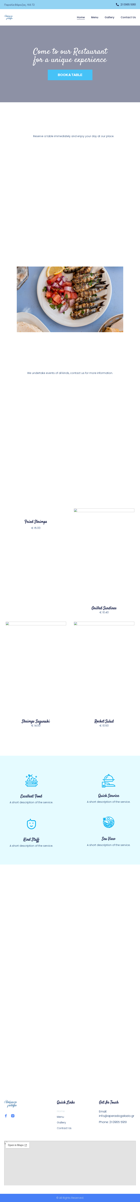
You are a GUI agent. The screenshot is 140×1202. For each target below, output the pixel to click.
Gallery (109, 17)
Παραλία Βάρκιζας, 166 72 (19, 4)
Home (81, 17)
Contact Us (128, 17)
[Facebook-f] (5, 1115)
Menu (94, 17)
